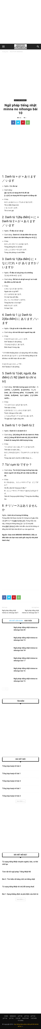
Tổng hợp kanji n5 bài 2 (11, 766)
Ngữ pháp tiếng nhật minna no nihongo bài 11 (30, 611)
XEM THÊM (28, 620)
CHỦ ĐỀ (18, 1018)
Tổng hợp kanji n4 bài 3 (11, 781)
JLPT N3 (33, 1016)
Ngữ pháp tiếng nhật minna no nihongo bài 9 (10, 611)
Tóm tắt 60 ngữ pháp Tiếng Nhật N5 (16, 872)
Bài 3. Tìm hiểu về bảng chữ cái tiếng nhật (18, 879)
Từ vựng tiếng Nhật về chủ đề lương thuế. (18, 887)
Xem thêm (20, 801)
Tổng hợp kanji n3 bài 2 (11, 796)
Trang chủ (5, 52)
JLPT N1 (11, 1018)
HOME (6, 1016)
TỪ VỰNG (20, 1020)
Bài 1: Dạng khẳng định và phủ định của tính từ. (20, 894)
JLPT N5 (20, 1016)
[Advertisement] (20, 22)
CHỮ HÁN (34, 1018)
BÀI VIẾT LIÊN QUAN (16, 620)
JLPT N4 (26, 1016)
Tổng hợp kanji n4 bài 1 (11, 788)
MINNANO (13, 1016)
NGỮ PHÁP (25, 1018)
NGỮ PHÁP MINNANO (16, 52)
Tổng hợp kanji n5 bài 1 (11, 773)
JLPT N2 (5, 1018)
